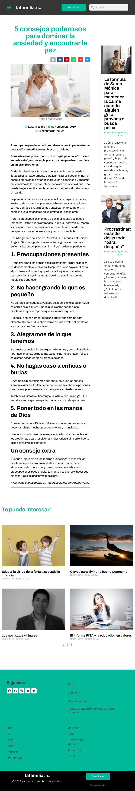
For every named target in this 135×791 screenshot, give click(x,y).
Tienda (72, 684)
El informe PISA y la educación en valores (101, 635)
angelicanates (99, 785)
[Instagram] (15, 690)
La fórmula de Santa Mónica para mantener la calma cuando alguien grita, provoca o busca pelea (115, 103)
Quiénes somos (77, 700)
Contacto (73, 692)
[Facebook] (9, 690)
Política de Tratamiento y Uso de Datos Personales (91, 710)
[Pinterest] (21, 690)
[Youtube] (27, 690)
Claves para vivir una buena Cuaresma (98, 571)
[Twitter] (34, 690)
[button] (53, 59)
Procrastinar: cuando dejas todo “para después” (117, 238)
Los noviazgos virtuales (19, 635)
